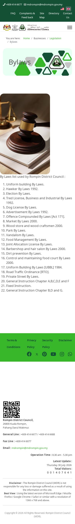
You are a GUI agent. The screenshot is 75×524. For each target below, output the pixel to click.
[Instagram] (62, 354)
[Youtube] (53, 354)
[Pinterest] (44, 354)
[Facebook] (29, 354)
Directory (54, 13)
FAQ (13, 13)
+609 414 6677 (14, 4)
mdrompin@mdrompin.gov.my (44, 4)
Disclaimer (65, 340)
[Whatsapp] (70, 354)
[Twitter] (37, 354)
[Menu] (69, 27)
